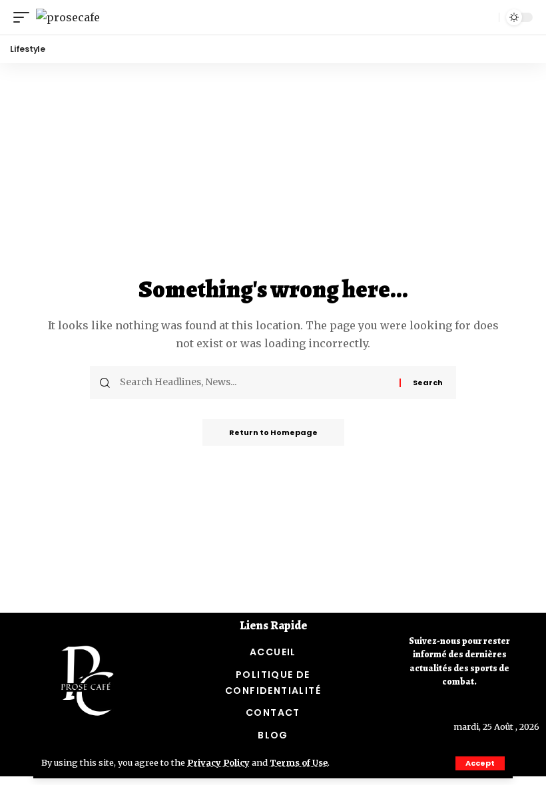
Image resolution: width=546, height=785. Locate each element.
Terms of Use (299, 762)
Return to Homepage (273, 432)
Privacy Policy (218, 762)
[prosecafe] (68, 17)
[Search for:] (255, 382)
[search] (485, 17)
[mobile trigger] (24, 17)
